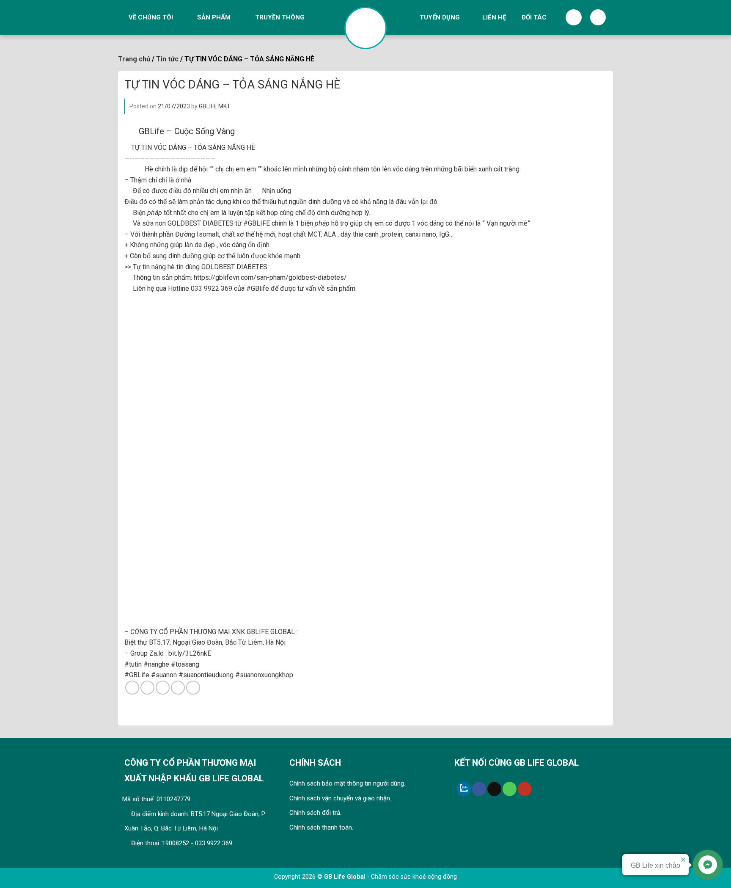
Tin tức (167, 59)
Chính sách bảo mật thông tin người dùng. (347, 783)
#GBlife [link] (257, 288)
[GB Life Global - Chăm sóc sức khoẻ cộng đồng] (365, 28)
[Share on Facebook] (132, 688)
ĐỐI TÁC (534, 17)
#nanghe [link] (156, 664)
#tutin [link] (133, 664)
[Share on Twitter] (147, 688)
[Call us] (510, 789)
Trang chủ (134, 59)
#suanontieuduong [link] (206, 675)
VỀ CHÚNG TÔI (151, 17)
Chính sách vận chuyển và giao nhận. (340, 798)
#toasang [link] (185, 664)
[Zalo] (464, 789)
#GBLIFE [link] (256, 223)
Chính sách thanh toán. (321, 827)
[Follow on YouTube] (525, 789)
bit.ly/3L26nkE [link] (189, 653)
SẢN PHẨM (214, 17)
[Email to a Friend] (163, 688)
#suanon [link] (164, 675)
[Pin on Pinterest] (178, 688)
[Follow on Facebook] (479, 789)
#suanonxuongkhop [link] (264, 675)
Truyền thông (280, 17)
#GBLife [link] (136, 675)
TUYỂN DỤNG (440, 17)
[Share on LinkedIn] (193, 688)
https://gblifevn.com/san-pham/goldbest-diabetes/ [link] (270, 277)
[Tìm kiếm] (574, 17)
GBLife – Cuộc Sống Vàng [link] (187, 131)
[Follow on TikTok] (494, 789)
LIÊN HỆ (494, 17)
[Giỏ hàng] (598, 17)
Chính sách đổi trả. (315, 812)
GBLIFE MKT (215, 106)
